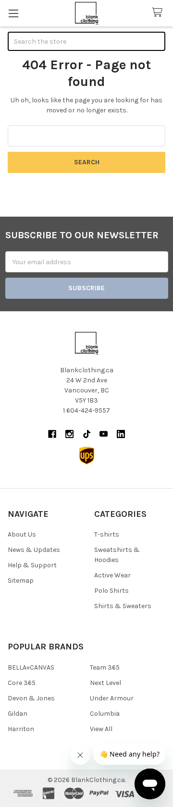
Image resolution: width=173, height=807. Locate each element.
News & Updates (34, 550)
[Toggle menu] (13, 13)
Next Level (105, 683)
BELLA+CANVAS (31, 667)
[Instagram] (69, 434)
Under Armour (112, 698)
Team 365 (105, 667)
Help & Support (32, 565)
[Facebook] (52, 434)
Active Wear (112, 575)
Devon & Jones (31, 698)
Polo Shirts (111, 591)
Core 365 (22, 683)
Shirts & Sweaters (122, 606)
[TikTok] (86, 434)
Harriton (21, 729)
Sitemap (21, 580)
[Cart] (159, 12)
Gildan (17, 713)
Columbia (105, 713)
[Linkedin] (120, 434)
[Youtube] (103, 434)
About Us (22, 534)
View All (101, 729)
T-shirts (106, 534)
